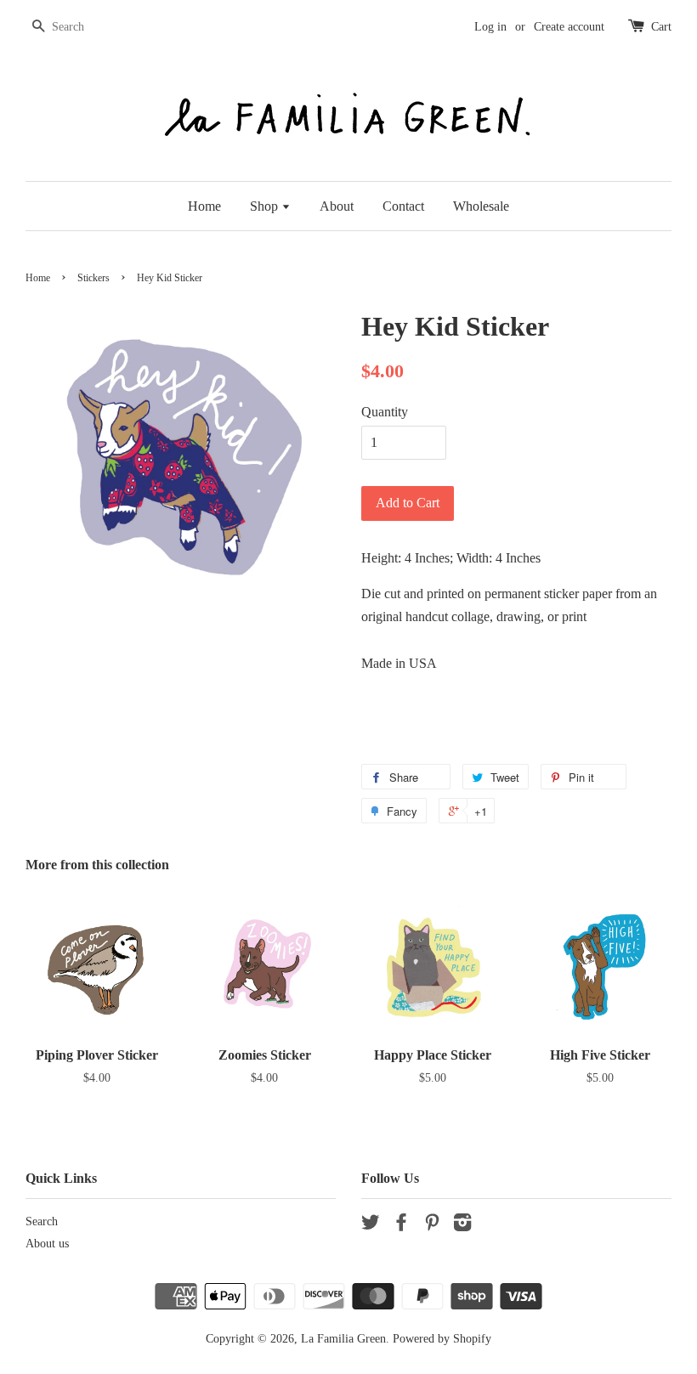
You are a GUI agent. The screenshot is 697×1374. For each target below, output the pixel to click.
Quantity (384, 411)
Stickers (93, 278)
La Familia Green (343, 1338)
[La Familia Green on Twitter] (370, 1225)
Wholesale (481, 206)
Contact (403, 206)
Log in (490, 26)
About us (47, 1243)
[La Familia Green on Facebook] (401, 1225)
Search (42, 1221)
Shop (265, 206)
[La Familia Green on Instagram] (462, 1225)
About (337, 206)
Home (204, 206)
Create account (569, 26)
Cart (661, 26)
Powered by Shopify (442, 1338)
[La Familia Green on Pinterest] (431, 1225)
